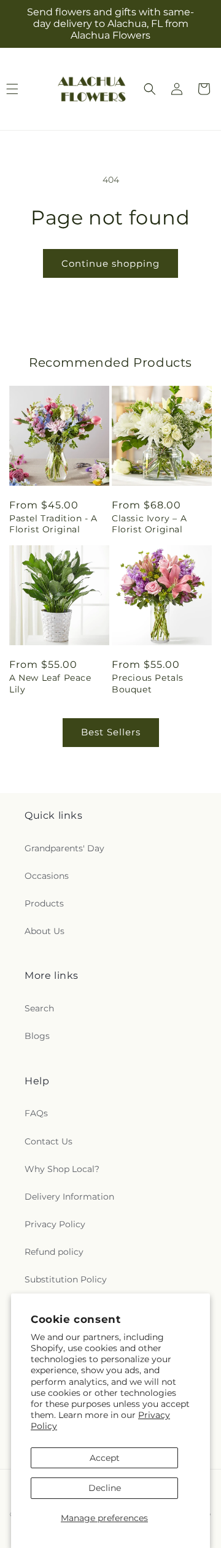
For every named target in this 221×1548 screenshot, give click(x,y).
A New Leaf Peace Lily (50, 683)
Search (39, 1008)
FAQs (36, 1113)
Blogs (37, 1035)
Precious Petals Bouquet (148, 683)
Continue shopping (110, 263)
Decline (104, 1487)
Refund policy (54, 1251)
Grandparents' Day (64, 848)
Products (44, 903)
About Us (44, 931)
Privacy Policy (55, 1224)
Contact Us (48, 1141)
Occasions (47, 875)
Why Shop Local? (62, 1168)
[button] (149, 88)
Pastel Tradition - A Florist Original (53, 524)
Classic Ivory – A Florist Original (149, 524)
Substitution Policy (66, 1279)
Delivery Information (69, 1196)
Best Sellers (111, 732)
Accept (105, 1457)
